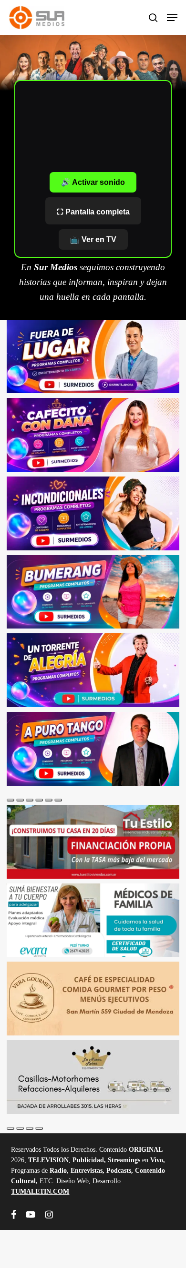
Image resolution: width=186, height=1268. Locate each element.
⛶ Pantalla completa (93, 212)
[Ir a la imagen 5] (48, 800)
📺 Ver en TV (93, 239)
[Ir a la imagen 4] (39, 800)
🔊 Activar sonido (93, 182)
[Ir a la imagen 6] (58, 800)
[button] (172, 17)
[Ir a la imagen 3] (29, 800)
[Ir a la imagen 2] (20, 800)
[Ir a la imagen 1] (10, 800)
